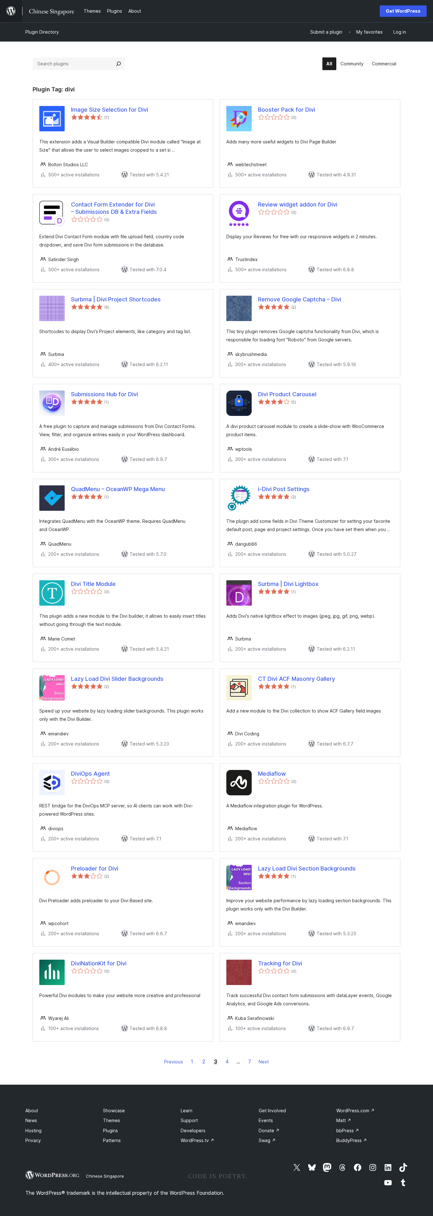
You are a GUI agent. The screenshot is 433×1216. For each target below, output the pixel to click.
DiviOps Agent (90, 773)
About (31, 1110)
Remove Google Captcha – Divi (299, 299)
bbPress (347, 1130)
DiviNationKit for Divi (98, 963)
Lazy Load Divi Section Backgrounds (307, 868)
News (31, 1120)
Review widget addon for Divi (297, 204)
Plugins (110, 1130)
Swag (267, 1140)
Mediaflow (272, 773)
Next (264, 1061)
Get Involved (272, 1110)
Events (266, 1120)
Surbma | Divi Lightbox (288, 584)
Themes (111, 1120)
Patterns (112, 1140)
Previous (173, 1061)
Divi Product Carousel (287, 394)
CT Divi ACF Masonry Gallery (296, 678)
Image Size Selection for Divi (109, 109)
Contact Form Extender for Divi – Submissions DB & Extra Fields (114, 208)
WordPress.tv (197, 1140)
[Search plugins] (118, 63)
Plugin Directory (42, 32)
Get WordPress (403, 11)
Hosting (33, 1130)
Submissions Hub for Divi (104, 394)
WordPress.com (355, 1110)
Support (189, 1120)
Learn (186, 1110)
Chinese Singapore (105, 1176)
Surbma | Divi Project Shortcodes (116, 299)
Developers (193, 1130)
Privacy (33, 1140)
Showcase (114, 1110)
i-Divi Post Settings (284, 489)
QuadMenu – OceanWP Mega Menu (118, 489)
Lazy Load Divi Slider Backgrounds (117, 678)
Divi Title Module (93, 584)
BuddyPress (351, 1140)
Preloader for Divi (94, 868)
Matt (343, 1120)
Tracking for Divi (280, 963)
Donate (269, 1130)
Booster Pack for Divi (286, 109)
